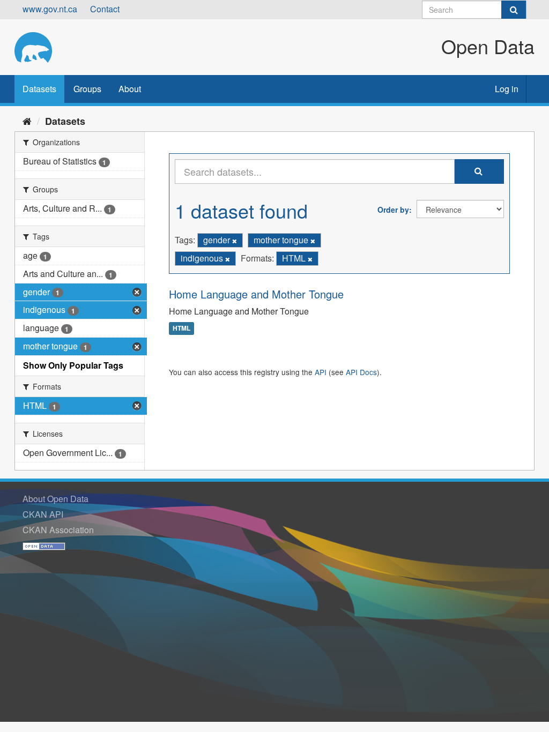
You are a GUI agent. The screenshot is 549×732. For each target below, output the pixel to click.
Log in (506, 89)
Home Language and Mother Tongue (256, 294)
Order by (393, 209)
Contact (105, 9)
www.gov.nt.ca (50, 9)
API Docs (361, 372)
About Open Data (55, 498)
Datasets (39, 89)
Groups (87, 89)
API (321, 372)
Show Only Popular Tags (73, 365)
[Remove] (234, 240)
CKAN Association (58, 530)
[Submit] (513, 10)
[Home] (27, 121)
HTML (181, 328)
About (129, 89)
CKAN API (43, 514)
